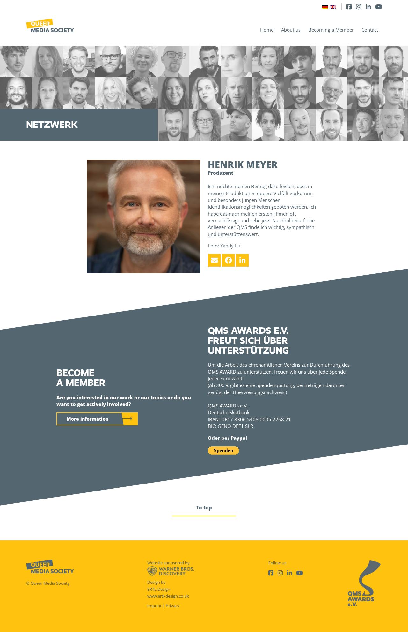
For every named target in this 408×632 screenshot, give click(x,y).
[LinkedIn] (368, 7)
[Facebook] (349, 7)
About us (291, 30)
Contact (369, 30)
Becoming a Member (331, 30)
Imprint (154, 606)
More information (87, 419)
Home (266, 30)
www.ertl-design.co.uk (168, 596)
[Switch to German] (325, 6)
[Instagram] (358, 7)
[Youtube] (378, 7)
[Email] (214, 260)
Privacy (172, 606)
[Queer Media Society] (50, 25)
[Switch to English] (333, 6)
